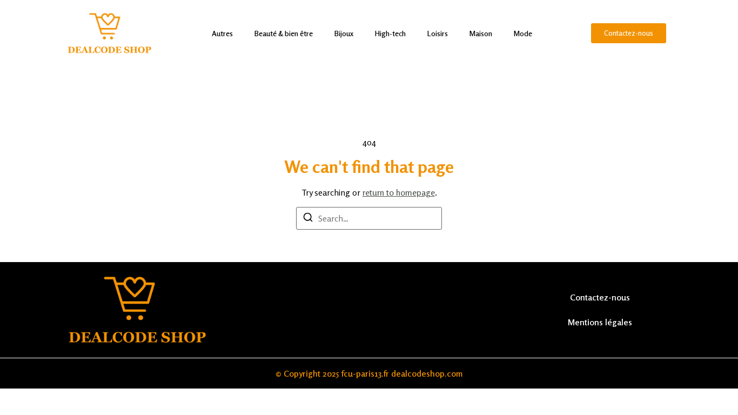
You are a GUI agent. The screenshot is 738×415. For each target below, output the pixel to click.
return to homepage (399, 192)
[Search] (308, 219)
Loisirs (437, 33)
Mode (523, 33)
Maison (480, 33)
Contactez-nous (600, 297)
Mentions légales (600, 322)
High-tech (390, 33)
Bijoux (343, 33)
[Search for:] (369, 218)
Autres (222, 33)
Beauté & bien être (283, 33)
